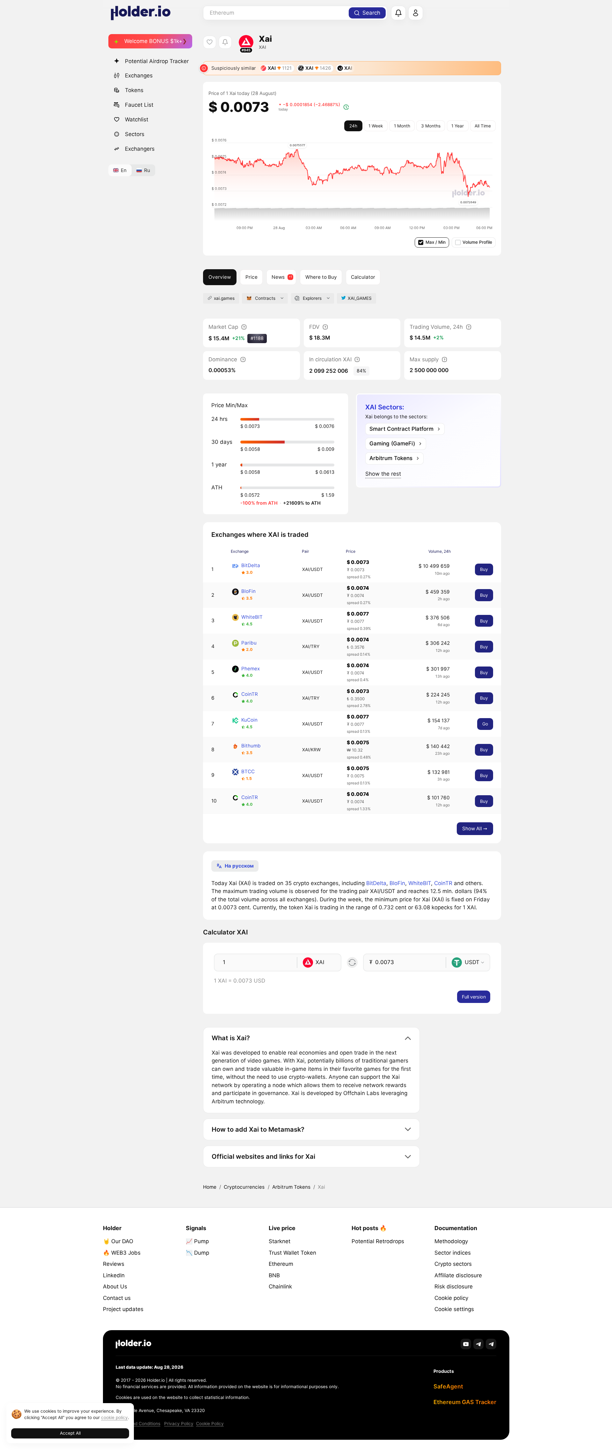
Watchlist (136, 119)
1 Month (402, 125)
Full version (474, 996)
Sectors (134, 134)
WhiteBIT (252, 617)
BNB (274, 1275)
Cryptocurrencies (244, 1187)
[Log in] (415, 13)
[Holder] (133, 1344)
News (278, 277)
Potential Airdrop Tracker (157, 61)
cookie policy (114, 1417)
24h (353, 125)
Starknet (279, 1241)
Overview (219, 277)
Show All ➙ (474, 828)
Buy (484, 569)
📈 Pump (197, 1241)
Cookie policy (451, 1298)
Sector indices (452, 1253)
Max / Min (436, 242)
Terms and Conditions (138, 1423)
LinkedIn (114, 1275)
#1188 (257, 338)
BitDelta (250, 565)
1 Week (375, 125)
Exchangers (140, 149)
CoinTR (249, 694)
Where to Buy (321, 277)
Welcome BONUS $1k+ (153, 41)
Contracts (265, 298)
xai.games (224, 298)
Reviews (113, 1264)
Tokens (134, 90)
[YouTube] (466, 1344)
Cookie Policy (210, 1423)
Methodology (451, 1241)
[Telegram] (478, 1344)
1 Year (457, 125)
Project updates (123, 1309)
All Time (483, 125)
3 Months (431, 125)
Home (209, 1187)
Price (251, 277)
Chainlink (280, 1286)
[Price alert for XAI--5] (225, 42)
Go (485, 723)
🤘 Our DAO (118, 1241)
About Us (115, 1286)
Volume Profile (477, 242)
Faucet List (139, 105)
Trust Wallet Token (292, 1253)
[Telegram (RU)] (491, 1344)
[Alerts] (398, 13)
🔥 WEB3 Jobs (122, 1253)
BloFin (248, 591)
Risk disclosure (453, 1286)
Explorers (312, 298)
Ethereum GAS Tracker (464, 1402)
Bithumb (251, 746)
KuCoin (249, 720)
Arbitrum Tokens (291, 1187)
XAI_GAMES (360, 298)
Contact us (117, 1298)
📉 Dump (197, 1253)
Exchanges (139, 75)
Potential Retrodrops (378, 1241)
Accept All (70, 1433)
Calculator (363, 277)
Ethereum (281, 1264)
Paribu (249, 643)
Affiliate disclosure (458, 1275)
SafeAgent (448, 1386)
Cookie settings (454, 1309)
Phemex (250, 669)
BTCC (248, 771)
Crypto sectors (453, 1264)
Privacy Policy (178, 1423)
